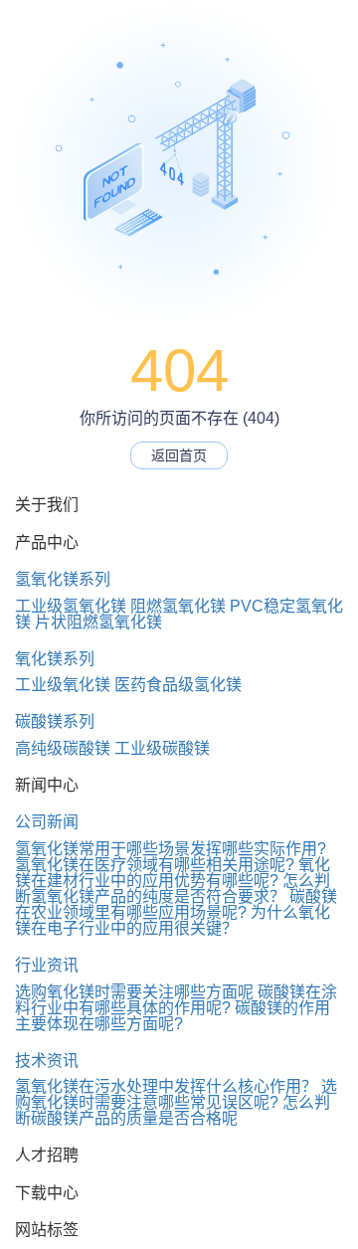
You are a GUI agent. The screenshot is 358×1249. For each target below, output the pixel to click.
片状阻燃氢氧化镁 (98, 622)
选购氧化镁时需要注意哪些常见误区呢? (176, 1094)
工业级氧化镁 (62, 684)
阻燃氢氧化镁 (178, 606)
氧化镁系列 (54, 658)
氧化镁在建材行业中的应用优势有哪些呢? (172, 872)
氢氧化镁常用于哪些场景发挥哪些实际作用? (170, 848)
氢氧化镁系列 (62, 579)
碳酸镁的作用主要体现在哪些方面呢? (172, 1015)
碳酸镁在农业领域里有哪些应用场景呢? (176, 904)
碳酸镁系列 (54, 721)
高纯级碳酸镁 (62, 748)
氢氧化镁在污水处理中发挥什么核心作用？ (166, 1086)
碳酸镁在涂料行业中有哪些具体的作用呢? (176, 999)
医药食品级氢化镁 (178, 684)
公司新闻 (47, 821)
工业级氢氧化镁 (70, 606)
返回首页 (179, 455)
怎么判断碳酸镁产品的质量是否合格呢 (172, 1110)
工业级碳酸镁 (162, 748)
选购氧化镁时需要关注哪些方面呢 (134, 991)
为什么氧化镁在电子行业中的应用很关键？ (172, 920)
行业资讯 (47, 965)
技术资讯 (47, 1060)
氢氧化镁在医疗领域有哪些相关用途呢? (154, 864)
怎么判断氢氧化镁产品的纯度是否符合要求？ (172, 888)
